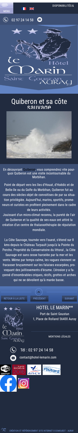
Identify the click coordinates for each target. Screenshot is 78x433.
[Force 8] (39, 136)
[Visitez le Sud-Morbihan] (39, 56)
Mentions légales (59, 336)
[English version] (32, 8)
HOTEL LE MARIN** (54, 308)
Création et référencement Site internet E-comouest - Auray (41, 430)
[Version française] (24, 8)
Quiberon (29, 170)
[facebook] (8, 383)
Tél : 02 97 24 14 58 (36, 349)
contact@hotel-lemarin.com (38, 357)
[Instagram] (24, 383)
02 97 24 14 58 (22, 20)
